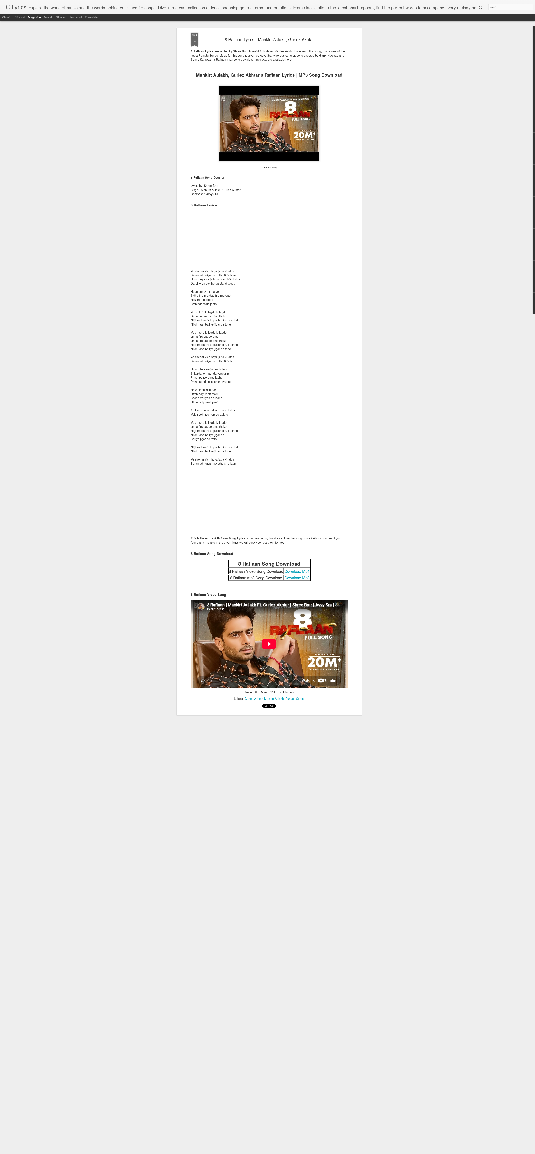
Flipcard (19, 17)
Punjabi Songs (294, 698)
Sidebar (61, 17)
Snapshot (75, 17)
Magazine (34, 17)
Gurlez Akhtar (253, 698)
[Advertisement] (269, 240)
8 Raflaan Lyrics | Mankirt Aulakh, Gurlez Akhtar (269, 39)
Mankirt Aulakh (274, 698)
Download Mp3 (297, 577)
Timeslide (91, 17)
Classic (6, 17)
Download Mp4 (297, 571)
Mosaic (48, 17)
